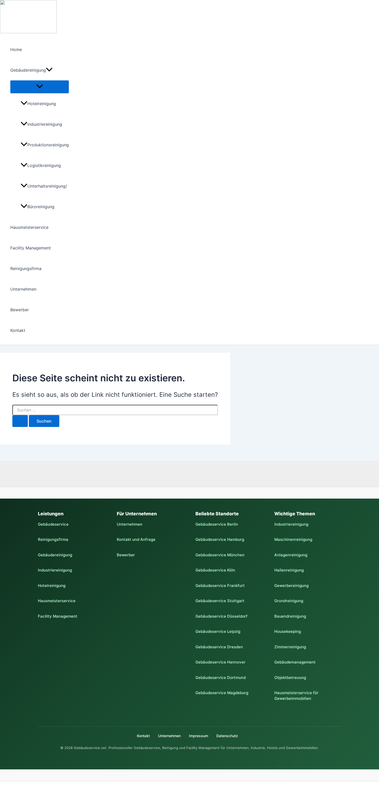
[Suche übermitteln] (20, 421)
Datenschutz (227, 736)
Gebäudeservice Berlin (216, 524)
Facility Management (30, 247)
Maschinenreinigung (293, 539)
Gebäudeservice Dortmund (220, 677)
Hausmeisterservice (29, 227)
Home (16, 49)
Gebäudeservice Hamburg (219, 539)
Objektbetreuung (290, 677)
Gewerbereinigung (291, 585)
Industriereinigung (44, 124)
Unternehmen (23, 289)
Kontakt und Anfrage (136, 539)
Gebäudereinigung (28, 70)
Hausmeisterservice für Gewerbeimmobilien (296, 695)
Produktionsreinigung (48, 144)
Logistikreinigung (44, 165)
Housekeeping (287, 631)
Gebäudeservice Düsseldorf (221, 616)
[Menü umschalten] (39, 86)
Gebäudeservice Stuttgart (219, 600)
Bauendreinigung (290, 616)
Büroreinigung (40, 206)
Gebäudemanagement (295, 662)
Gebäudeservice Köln (215, 570)
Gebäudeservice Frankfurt (220, 585)
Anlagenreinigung (290, 554)
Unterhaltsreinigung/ (47, 186)
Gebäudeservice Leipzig (217, 631)
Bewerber (19, 309)
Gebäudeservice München (219, 554)
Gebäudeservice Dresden (219, 646)
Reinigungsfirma (26, 268)
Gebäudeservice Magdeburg (221, 692)
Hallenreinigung (289, 570)
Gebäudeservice (53, 524)
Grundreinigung (288, 600)
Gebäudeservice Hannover (220, 662)
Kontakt (17, 330)
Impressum (198, 736)
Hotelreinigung (41, 103)
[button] (49, 70)
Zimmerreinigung (290, 646)
